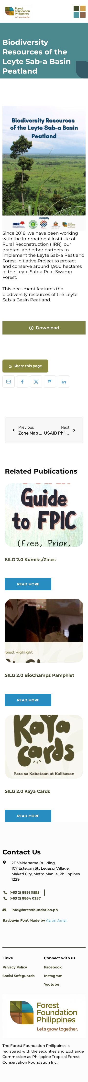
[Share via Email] (8, 381)
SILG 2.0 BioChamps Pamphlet (39, 675)
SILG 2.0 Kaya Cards (27, 791)
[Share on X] (36, 381)
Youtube (51, 984)
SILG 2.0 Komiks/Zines (30, 559)
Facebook (53, 967)
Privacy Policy (14, 967)
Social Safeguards (18, 976)
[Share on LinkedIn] (64, 381)
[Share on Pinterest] (50, 381)
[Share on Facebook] (22, 381)
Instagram (53, 976)
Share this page (28, 366)
